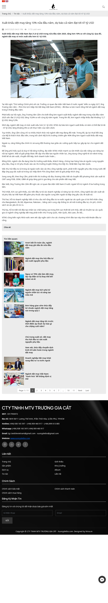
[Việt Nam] (3, 1)
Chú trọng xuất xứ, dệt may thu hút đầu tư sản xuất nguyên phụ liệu (38, 339)
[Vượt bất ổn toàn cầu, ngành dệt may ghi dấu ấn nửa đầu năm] (14, 248)
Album (57, 480)
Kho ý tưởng (60, 476)
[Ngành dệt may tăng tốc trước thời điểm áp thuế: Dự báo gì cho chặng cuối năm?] (14, 327)
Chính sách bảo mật (11, 499)
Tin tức (5, 484)
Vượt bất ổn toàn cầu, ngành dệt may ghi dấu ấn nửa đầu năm (38, 245)
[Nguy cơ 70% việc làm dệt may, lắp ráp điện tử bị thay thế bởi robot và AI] (14, 279)
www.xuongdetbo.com (20, 448)
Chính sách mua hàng (11, 503)
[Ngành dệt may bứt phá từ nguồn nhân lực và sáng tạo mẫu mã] (14, 295)
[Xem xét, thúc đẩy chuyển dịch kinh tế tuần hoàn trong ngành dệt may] (14, 358)
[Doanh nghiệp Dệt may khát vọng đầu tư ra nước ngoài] (14, 374)
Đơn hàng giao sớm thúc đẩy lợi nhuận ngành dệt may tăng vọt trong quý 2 (39, 308)
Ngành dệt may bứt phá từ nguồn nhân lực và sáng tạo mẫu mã (38, 292)
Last (87, 400)
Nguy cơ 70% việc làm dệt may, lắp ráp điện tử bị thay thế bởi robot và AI (39, 276)
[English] (6, 1)
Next (80, 400)
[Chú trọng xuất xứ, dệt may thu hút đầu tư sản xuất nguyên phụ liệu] (14, 342)
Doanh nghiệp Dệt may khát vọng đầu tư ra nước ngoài (38, 369)
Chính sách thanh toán (65, 499)
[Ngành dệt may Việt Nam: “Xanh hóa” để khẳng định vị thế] (14, 390)
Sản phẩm (6, 476)
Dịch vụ (5, 480)
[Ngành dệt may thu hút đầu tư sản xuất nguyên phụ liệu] (14, 264)
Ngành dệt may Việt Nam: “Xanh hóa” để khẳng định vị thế (38, 386)
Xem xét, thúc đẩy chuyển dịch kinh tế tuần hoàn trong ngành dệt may (39, 355)
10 (68, 400)
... (63, 400)
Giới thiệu (59, 472)
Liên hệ (58, 484)
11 (74, 400)
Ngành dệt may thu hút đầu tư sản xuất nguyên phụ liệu (39, 259)
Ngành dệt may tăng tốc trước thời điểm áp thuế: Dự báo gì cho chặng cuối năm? (39, 323)
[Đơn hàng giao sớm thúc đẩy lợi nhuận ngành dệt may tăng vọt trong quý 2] (14, 311)
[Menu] (4, 6)
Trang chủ (6, 472)
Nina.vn (89, 542)
